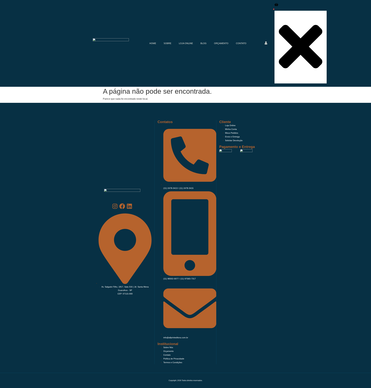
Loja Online (186, 43)
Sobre (167, 43)
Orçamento (221, 43)
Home (152, 43)
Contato (241, 43)
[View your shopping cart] (276, 5)
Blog (203, 43)
